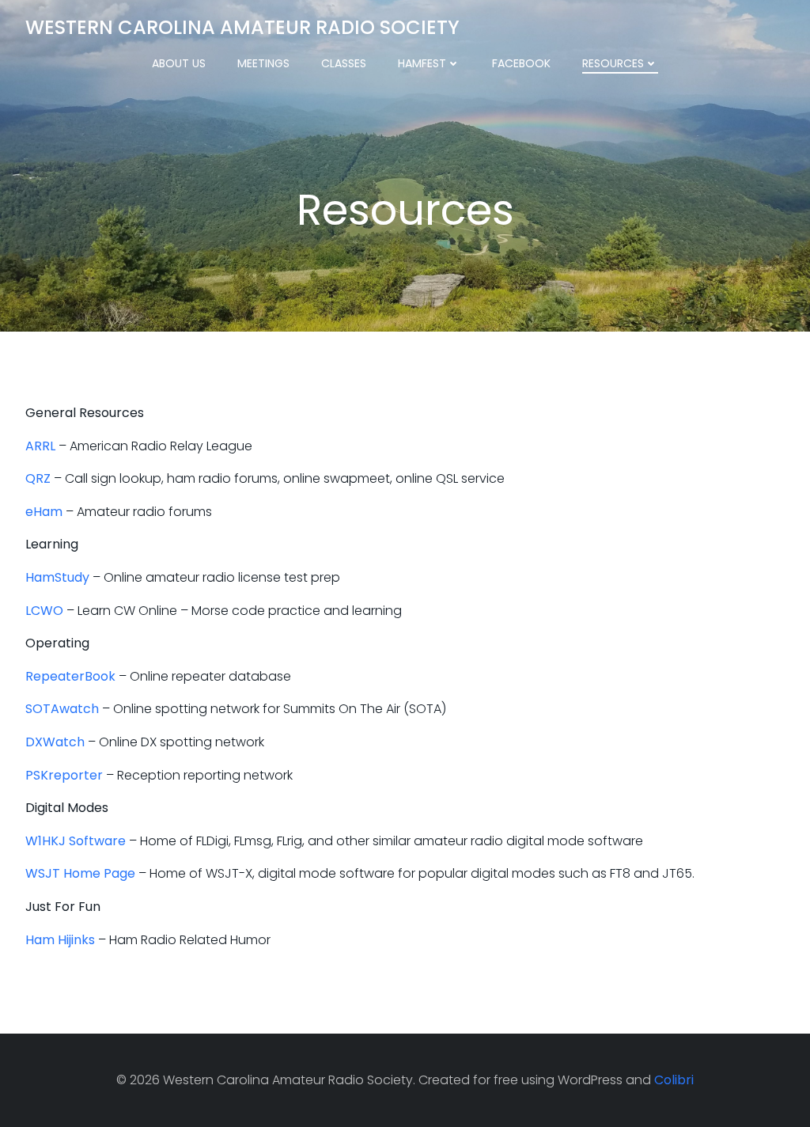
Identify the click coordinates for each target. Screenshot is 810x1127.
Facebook (521, 63)
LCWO (44, 610)
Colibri (674, 1080)
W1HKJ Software (75, 841)
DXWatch (55, 742)
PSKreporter (64, 775)
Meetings (263, 63)
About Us (179, 63)
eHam (43, 512)
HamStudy (57, 577)
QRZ (38, 478)
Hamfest (422, 63)
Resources (613, 63)
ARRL (40, 446)
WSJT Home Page (80, 873)
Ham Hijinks (60, 940)
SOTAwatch (62, 709)
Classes (343, 63)
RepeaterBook (70, 676)
